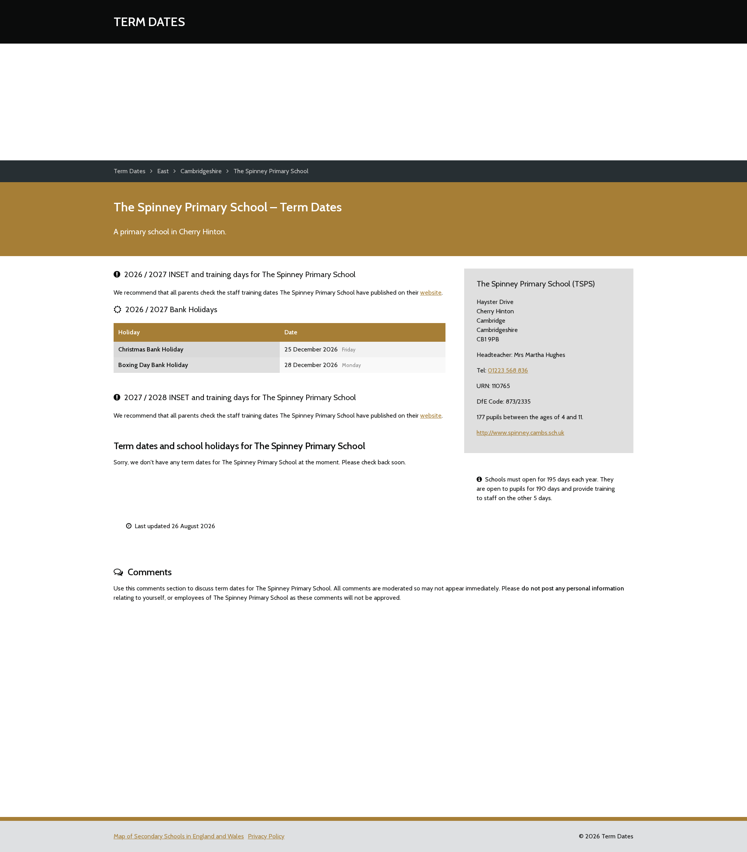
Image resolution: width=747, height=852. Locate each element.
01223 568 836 (508, 370)
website (431, 292)
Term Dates (149, 21)
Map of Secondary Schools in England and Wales (179, 836)
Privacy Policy (266, 836)
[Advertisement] (373, 101)
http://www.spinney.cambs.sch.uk (520, 432)
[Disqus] (373, 706)
